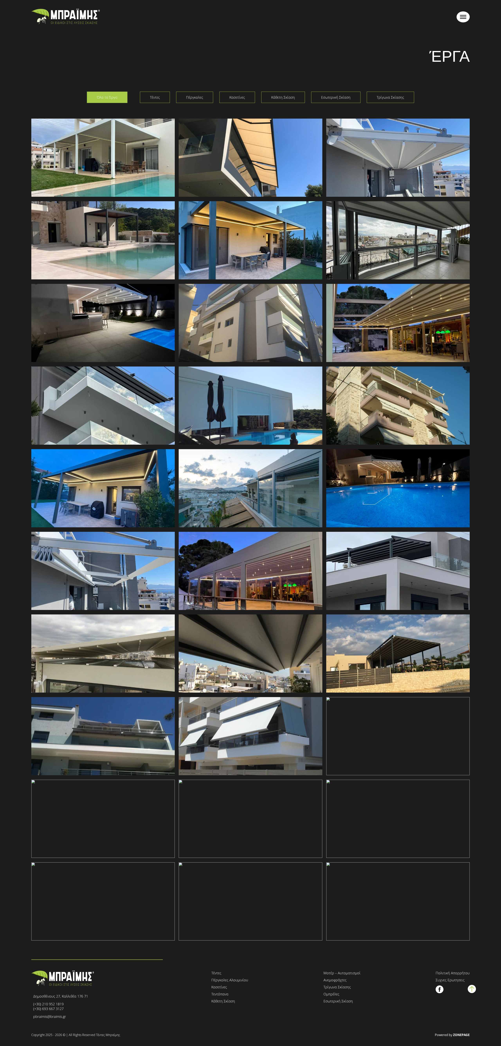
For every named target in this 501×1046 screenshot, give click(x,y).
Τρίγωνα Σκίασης (390, 97)
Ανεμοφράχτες (335, 980)
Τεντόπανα (219, 994)
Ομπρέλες (331, 994)
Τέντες (155, 97)
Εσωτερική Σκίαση (336, 97)
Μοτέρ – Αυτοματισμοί (341, 973)
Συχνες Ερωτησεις (450, 980)
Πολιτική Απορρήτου (453, 973)
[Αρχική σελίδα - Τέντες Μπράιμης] (65, 17)
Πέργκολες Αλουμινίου (229, 980)
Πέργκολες (194, 97)
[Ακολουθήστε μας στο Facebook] (439, 992)
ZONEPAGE (461, 1035)
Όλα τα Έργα (107, 97)
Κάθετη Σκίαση (283, 97)
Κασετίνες (237, 97)
